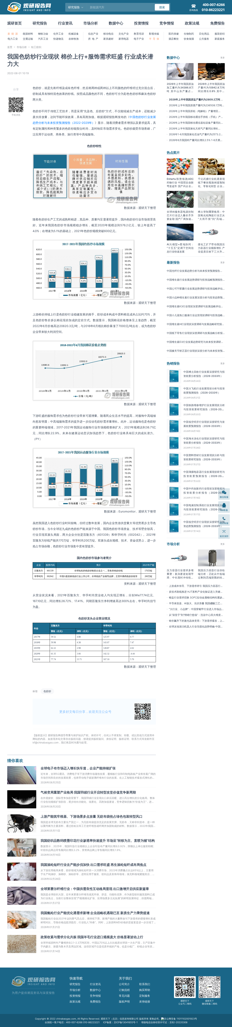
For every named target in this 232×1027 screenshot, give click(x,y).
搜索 (162, 7)
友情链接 (144, 1001)
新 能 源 (13, 33)
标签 (35, 691)
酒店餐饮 (174, 38)
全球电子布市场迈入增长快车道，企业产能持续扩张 (78, 768)
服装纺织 (220, 33)
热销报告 (173, 363)
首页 (9, 47)
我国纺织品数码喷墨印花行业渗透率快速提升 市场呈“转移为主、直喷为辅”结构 (98, 840)
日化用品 (204, 33)
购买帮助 (144, 990)
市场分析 (90, 23)
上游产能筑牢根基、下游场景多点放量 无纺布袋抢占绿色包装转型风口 (91, 816)
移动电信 (108, 33)
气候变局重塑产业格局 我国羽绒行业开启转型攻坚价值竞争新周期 (88, 792)
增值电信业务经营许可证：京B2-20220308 (164, 1022)
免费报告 (217, 23)
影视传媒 (154, 33)
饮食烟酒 (189, 38)
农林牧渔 (74, 38)
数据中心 (116, 23)
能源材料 (28, 33)
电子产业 (139, 38)
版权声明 (124, 1001)
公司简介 (124, 984)
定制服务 (144, 995)
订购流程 (124, 990)
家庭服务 (220, 38)
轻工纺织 (36, 47)
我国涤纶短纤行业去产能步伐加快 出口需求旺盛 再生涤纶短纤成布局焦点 (93, 865)
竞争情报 (167, 23)
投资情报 (141, 23)
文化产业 (124, 33)
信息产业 (93, 33)
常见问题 (124, 995)
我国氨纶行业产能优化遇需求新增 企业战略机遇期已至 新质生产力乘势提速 (95, 913)
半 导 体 (154, 38)
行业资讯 (65, 23)
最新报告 (173, 262)
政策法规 (192, 23)
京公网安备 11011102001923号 (180, 1018)
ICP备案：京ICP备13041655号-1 (120, 1022)
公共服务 (204, 38)
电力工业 (13, 38)
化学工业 (58, 33)
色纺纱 (47, 691)
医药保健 (174, 33)
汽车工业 (43, 38)
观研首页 (14, 23)
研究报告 (40, 23)
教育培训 (139, 33)
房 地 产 (93, 38)
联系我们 (144, 984)
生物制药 (189, 33)
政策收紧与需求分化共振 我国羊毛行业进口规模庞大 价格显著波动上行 (92, 937)
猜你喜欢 (15, 760)
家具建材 (108, 38)
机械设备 (74, 33)
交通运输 (28, 38)
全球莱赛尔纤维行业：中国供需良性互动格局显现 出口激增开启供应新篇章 (95, 889)
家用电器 (124, 38)
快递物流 (58, 38)
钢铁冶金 (43, 33)
